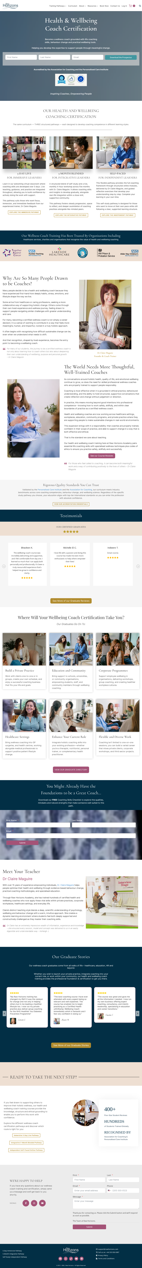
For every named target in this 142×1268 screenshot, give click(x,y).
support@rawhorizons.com (108, 1249)
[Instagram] (66, 1259)
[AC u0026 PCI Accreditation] (71, 80)
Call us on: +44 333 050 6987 (108, 1252)
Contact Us (115, 6)
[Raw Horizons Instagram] (34, 1203)
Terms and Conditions (106, 1258)
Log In (124, 6)
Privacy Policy (103, 1255)
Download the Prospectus (121, 57)
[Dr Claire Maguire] (105, 314)
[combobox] (109, 1190)
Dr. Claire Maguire (65, 885)
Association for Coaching (81, 490)
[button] (138, 566)
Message (77, 1196)
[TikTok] (71, 1259)
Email (8, 831)
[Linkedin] (82, 1259)
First (75, 1175)
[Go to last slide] (4, 1013)
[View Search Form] (140, 6)
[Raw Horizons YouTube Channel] (42, 1203)
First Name (11, 820)
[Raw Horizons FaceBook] (26, 1203)
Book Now (104, 6)
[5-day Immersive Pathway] (24, 152)
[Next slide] (137, 1013)
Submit (22, 843)
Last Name (77, 820)
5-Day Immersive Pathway (12, 1251)
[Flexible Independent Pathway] (117, 152)
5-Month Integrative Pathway (13, 1254)
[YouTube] (76, 1259)
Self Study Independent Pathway (15, 1257)
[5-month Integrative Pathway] (71, 152)
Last (109, 1175)
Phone (110, 1186)
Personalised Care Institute (50, 490)
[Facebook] (60, 1259)
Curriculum (72, 6)
